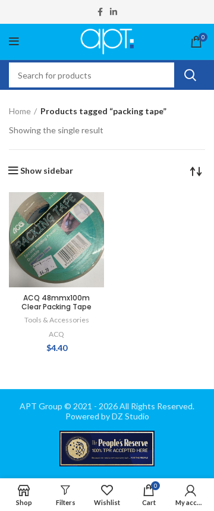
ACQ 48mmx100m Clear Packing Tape (56, 302)
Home (20, 111)
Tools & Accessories (56, 319)
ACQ (56, 334)
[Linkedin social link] (113, 12)
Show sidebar (46, 171)
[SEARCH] (189, 74)
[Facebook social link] (100, 12)
